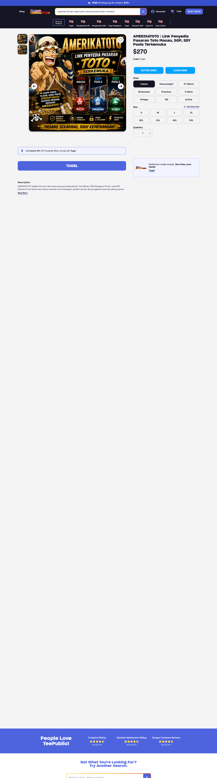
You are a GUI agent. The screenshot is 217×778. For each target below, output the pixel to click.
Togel (72, 165)
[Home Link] (40, 11)
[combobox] (97, 11)
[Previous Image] (34, 86)
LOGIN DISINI (180, 70)
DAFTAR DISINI (148, 70)
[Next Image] (120, 86)
